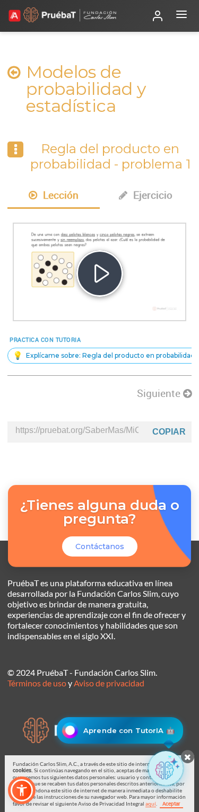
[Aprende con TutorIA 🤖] (166, 768)
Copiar (169, 431)
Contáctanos (99, 546)
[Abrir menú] (181, 15)
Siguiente (160, 393)
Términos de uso (36, 683)
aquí (150, 803)
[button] (22, 790)
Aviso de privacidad (109, 683)
